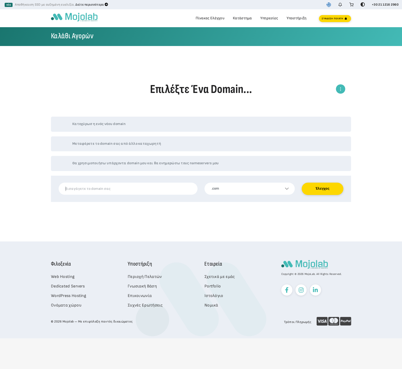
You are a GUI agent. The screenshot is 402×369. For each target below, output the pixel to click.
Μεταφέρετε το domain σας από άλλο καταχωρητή (116, 144)
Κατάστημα (242, 18)
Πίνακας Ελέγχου (210, 18)
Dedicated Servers (68, 286)
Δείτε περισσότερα (89, 5)
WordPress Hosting (68, 295)
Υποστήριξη (297, 18)
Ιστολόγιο (213, 295)
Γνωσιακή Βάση (142, 286)
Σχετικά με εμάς (219, 276)
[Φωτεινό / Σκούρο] (363, 4)
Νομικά (211, 305)
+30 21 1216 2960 (385, 5)
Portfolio (212, 286)
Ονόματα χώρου (66, 305)
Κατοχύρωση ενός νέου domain (99, 124)
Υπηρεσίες (269, 18)
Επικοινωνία (140, 295)
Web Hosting (62, 276)
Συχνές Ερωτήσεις (145, 305)
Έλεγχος (322, 188)
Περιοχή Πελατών (145, 276)
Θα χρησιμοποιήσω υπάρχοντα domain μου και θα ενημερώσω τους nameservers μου (145, 163)
